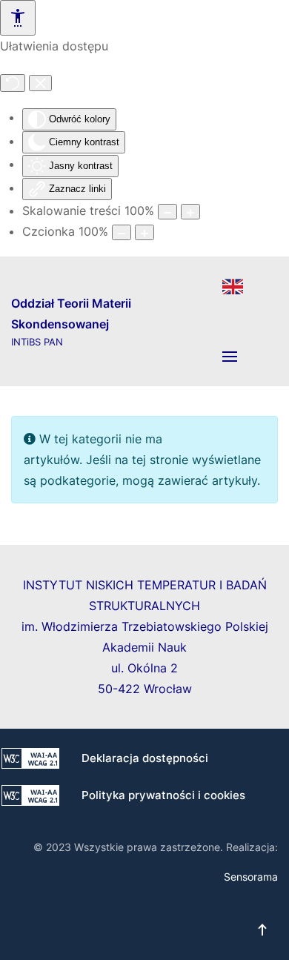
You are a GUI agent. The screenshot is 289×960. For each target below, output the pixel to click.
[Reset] (12, 83)
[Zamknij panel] (40, 83)
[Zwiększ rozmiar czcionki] (144, 232)
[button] (229, 356)
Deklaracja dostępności (145, 758)
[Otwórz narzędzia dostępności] (18, 18)
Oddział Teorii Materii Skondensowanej (71, 322)
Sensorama (251, 876)
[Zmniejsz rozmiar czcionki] (121, 232)
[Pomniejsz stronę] (167, 211)
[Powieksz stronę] (190, 211)
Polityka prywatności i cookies (163, 795)
